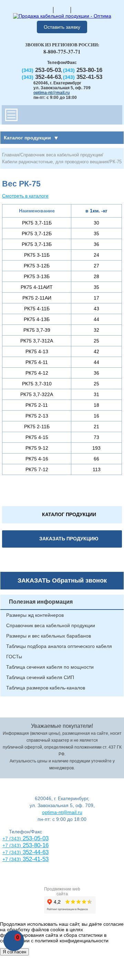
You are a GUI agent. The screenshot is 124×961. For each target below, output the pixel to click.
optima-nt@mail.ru (51, 92)
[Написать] (79, 9)
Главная (10, 154)
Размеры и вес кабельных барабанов (48, 636)
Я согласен (14, 951)
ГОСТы (14, 656)
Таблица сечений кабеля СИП (40, 677)
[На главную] (44, 9)
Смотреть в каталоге (25, 196)
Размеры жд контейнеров (35, 615)
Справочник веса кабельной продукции (61, 154)
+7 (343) (11, 859)
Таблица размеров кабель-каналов (45, 687)
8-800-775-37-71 (62, 51)
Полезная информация (41, 602)
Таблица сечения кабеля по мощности (50, 667)
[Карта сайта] (62, 9)
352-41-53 (35, 859)
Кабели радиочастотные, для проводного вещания (55, 161)
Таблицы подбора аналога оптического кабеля (59, 646)
